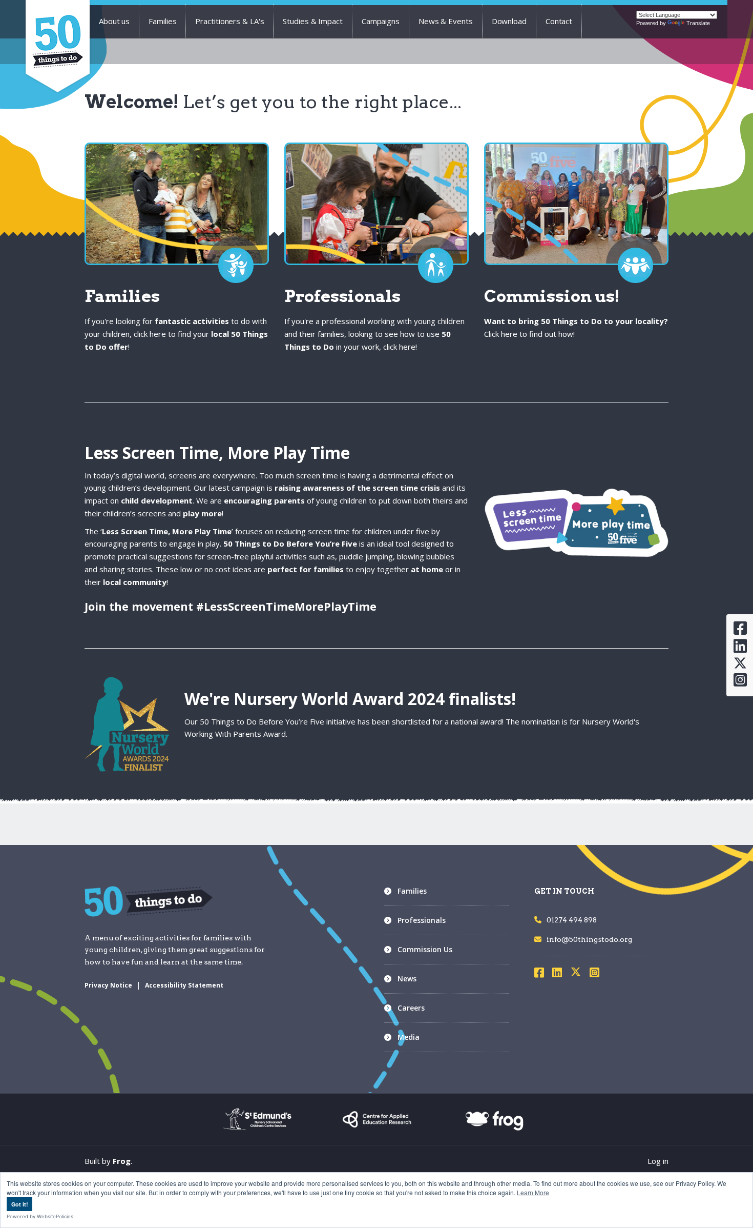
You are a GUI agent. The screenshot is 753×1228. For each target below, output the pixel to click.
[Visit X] (580, 974)
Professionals (422, 920)
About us (114, 21)
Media (409, 1037)
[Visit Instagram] (598, 974)
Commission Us (425, 949)
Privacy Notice (108, 985)
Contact (559, 21)
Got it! (19, 1204)
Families (162, 21)
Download (509, 21)
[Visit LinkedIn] (560, 974)
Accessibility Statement (184, 985)
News (407, 978)
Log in (657, 1161)
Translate (698, 23)
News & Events (446, 21)
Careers (411, 1008)
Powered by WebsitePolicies (40, 1216)
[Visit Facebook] (542, 974)
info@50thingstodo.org (589, 939)
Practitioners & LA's (229, 21)
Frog (122, 1161)
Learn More (533, 1192)
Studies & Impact (312, 21)
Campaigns (381, 21)
